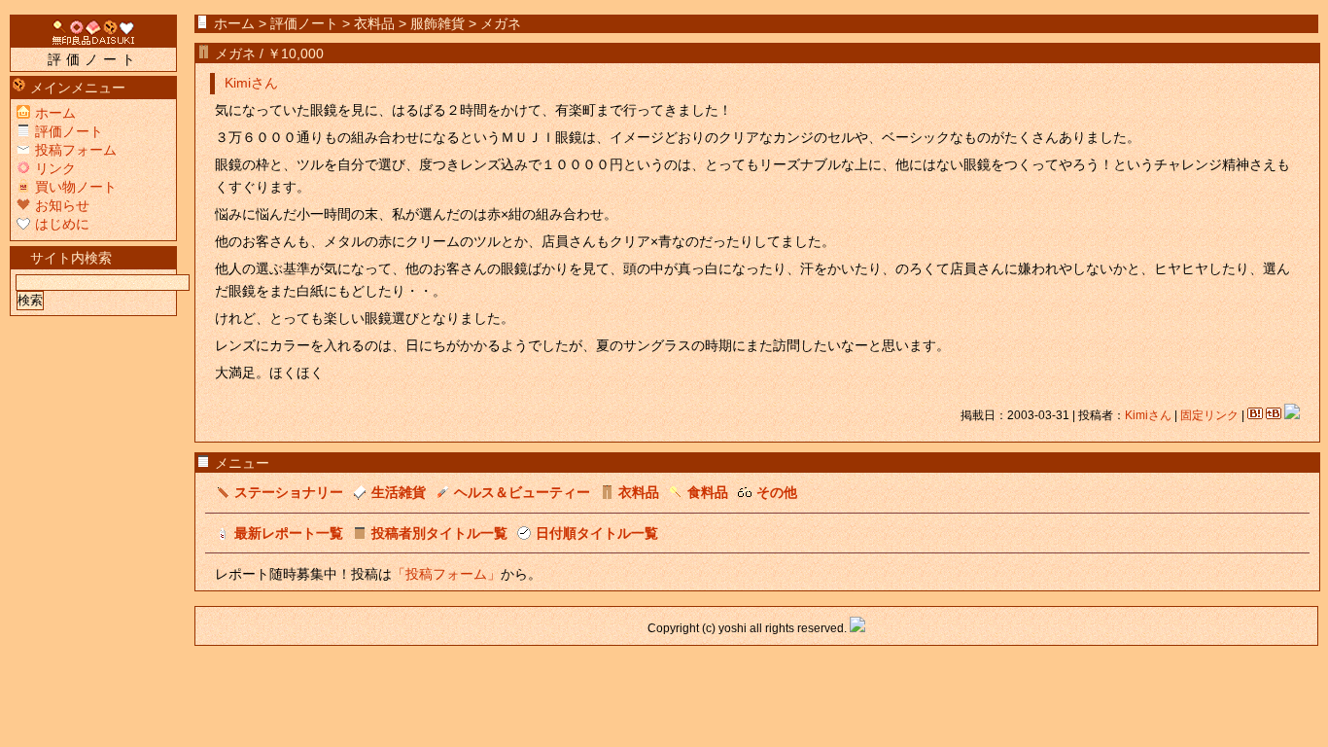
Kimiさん (251, 82)
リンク (55, 168)
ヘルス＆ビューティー (522, 492)
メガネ (235, 53)
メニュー (242, 463)
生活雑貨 (398, 492)
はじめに (62, 223)
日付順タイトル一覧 (597, 533)
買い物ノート (76, 187)
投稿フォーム (76, 150)
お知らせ (62, 205)
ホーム (234, 23)
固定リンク (1209, 415)
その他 (776, 492)
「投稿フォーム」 (446, 574)
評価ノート (304, 23)
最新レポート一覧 (288, 533)
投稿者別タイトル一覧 (439, 533)
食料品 (707, 492)
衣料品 (374, 23)
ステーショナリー (288, 492)
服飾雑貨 (437, 23)
